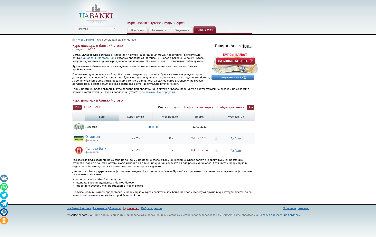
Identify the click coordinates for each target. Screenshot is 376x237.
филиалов (92, 140)
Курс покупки (147, 92)
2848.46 (153, 126)
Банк (102, 116)
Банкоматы (159, 30)
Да (232, 138)
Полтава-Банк (107, 57)
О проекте (289, 208)
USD (77, 107)
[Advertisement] (198, 10)
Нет (238, 138)
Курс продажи (166, 92)
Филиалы (115, 208)
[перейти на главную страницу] (96, 13)
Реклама (303, 208)
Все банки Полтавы (79, 208)
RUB (98, 107)
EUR (87, 107)
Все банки (137, 30)
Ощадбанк (89, 57)
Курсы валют (204, 29)
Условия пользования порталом (280, 214)
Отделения (182, 30)
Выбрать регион (151, 208)
